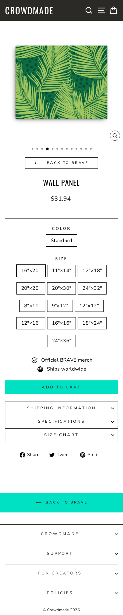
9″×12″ (60, 305)
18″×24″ (92, 323)
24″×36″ (61, 340)
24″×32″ (92, 288)
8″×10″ (32, 305)
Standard (61, 240)
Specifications (61, 421)
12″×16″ (31, 323)
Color (61, 228)
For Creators (60, 573)
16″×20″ (31, 270)
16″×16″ (61, 323)
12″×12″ (89, 305)
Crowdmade (29, 10)
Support (60, 553)
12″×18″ (92, 270)
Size (61, 258)
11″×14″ (61, 270)
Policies (60, 593)
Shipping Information (61, 408)
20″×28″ (31, 288)
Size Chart (61, 435)
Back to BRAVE (66, 162)
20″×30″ (61, 288)
